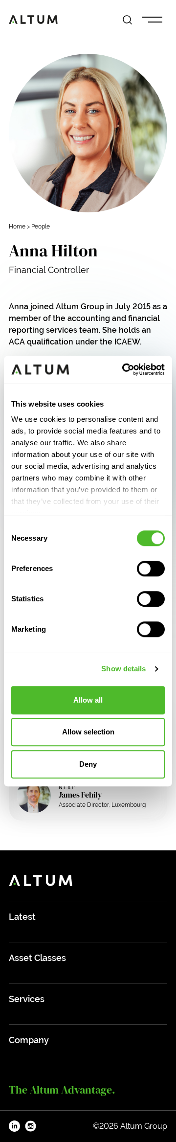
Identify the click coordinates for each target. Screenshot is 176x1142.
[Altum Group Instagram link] (30, 1126)
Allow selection (88, 732)
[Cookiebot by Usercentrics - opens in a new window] (124, 369)
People (40, 226)
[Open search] (127, 19)
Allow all (88, 700)
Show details (123, 668)
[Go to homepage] (33, 19)
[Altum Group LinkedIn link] (14, 1126)
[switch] (151, 568)
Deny (88, 764)
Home (17, 226)
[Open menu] (152, 19)
